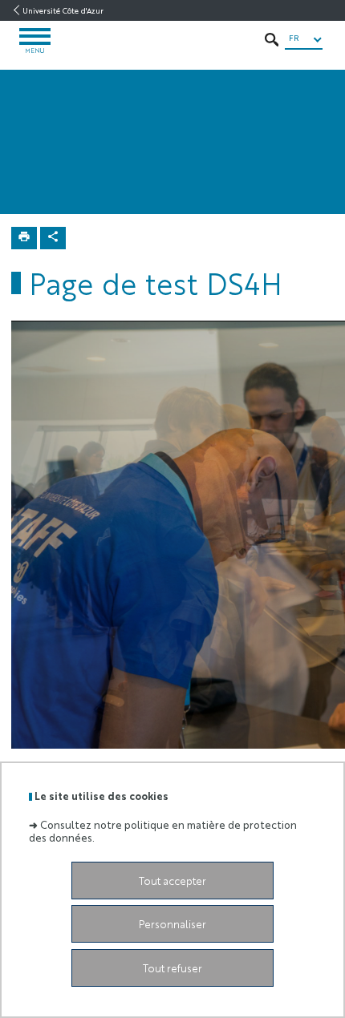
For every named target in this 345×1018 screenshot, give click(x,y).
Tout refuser (172, 968)
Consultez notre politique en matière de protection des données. (163, 830)
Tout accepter (172, 880)
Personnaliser (172, 924)
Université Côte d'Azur (63, 10)
